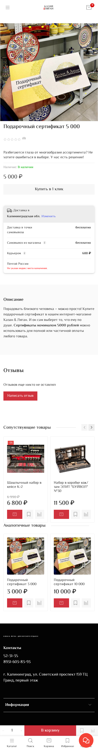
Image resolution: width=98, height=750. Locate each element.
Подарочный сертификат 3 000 (21, 582)
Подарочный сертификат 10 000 (69, 582)
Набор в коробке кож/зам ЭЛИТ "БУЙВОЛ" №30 (71, 487)
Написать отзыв (20, 396)
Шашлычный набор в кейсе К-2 (24, 485)
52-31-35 (10, 656)
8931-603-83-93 (17, 662)
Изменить (48, 216)
